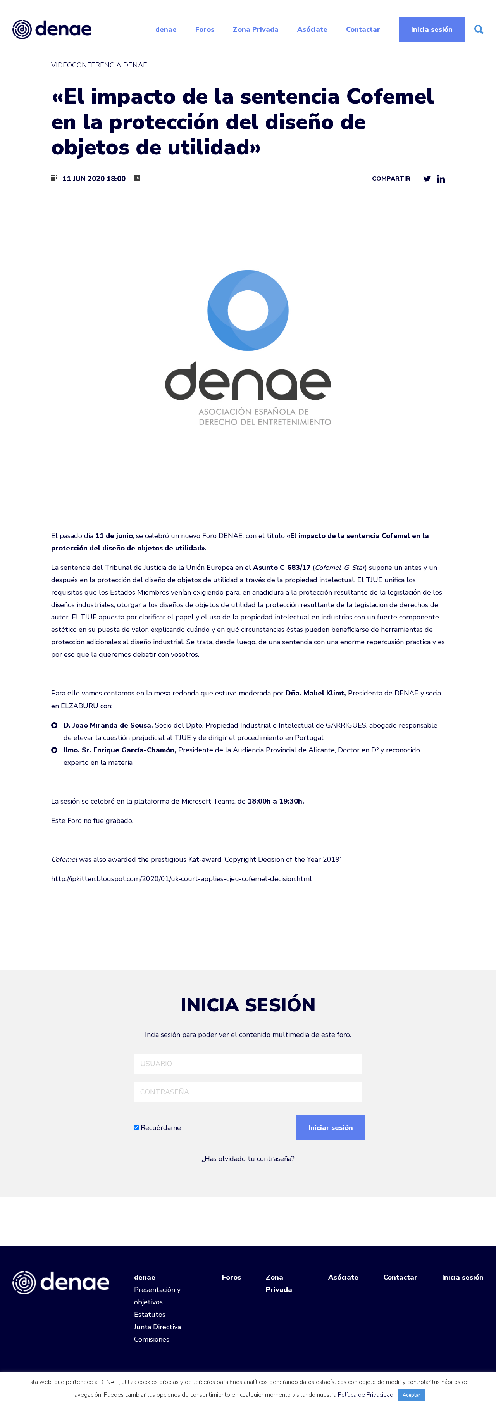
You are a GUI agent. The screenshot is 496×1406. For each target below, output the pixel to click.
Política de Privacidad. (366, 1395)
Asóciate (312, 29)
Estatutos (149, 1314)
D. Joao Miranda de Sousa (107, 725)
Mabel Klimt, (324, 693)
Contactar (363, 29)
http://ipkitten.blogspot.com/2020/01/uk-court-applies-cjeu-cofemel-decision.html (181, 878)
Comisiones (151, 1339)
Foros (204, 29)
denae (166, 29)
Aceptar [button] (411, 1395)
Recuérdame (160, 1127)
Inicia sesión (432, 29)
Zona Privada (256, 29)
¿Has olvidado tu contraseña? (248, 1158)
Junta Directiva (157, 1327)
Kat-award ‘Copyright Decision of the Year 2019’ (264, 859)
